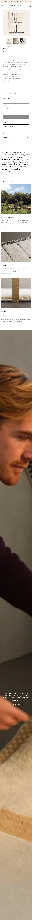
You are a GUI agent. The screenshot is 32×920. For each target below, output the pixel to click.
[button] (2, 5)
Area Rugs (6, 46)
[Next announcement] (29, 1)
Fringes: (5, 90)
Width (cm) (6, 102)
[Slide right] (28, 41)
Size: (4, 83)
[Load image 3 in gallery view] (23, 41)
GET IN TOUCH (16, 704)
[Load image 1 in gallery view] (9, 41)
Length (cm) (6, 108)
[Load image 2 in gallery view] (16, 41)
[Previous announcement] (3, 1)
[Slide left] (3, 41)
